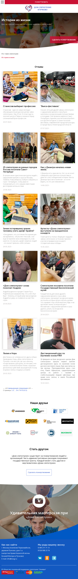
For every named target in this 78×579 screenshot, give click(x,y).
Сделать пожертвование (64, 40)
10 (24, 390)
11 (26, 390)
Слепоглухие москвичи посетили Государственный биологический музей (57, 287)
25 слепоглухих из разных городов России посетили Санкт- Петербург (20, 169)
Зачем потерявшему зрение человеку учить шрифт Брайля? (18, 229)
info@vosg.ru (12, 559)
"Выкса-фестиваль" (50, 106)
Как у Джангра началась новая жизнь (56, 168)
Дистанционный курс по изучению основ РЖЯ (53, 354)
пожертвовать (41, 2)
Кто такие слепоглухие (10, 54)
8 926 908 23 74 (44, 550)
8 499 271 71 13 (44, 548)
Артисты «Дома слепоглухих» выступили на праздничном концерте (55, 230)
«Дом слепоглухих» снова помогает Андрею (16, 286)
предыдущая (13, 388)
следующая (23, 388)
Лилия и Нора (10, 353)
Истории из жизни (8, 57)
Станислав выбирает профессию (19, 106)
